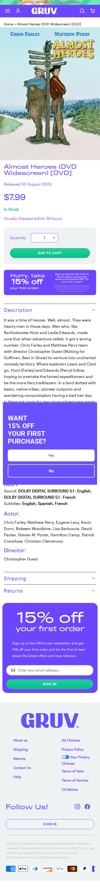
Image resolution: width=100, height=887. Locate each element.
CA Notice (70, 789)
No (51, 471)
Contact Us (22, 768)
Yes (51, 455)
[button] (7, 11)
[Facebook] (87, 807)
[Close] (91, 408)
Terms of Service (75, 780)
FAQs (17, 777)
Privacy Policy (72, 749)
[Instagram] (78, 807)
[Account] (18, 11)
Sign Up (50, 684)
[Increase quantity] (54, 237)
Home (8, 24)
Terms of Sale (72, 771)
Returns (19, 758)
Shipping (20, 749)
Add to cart (50, 253)
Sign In (50, 824)
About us (20, 740)
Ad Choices (71, 740)
